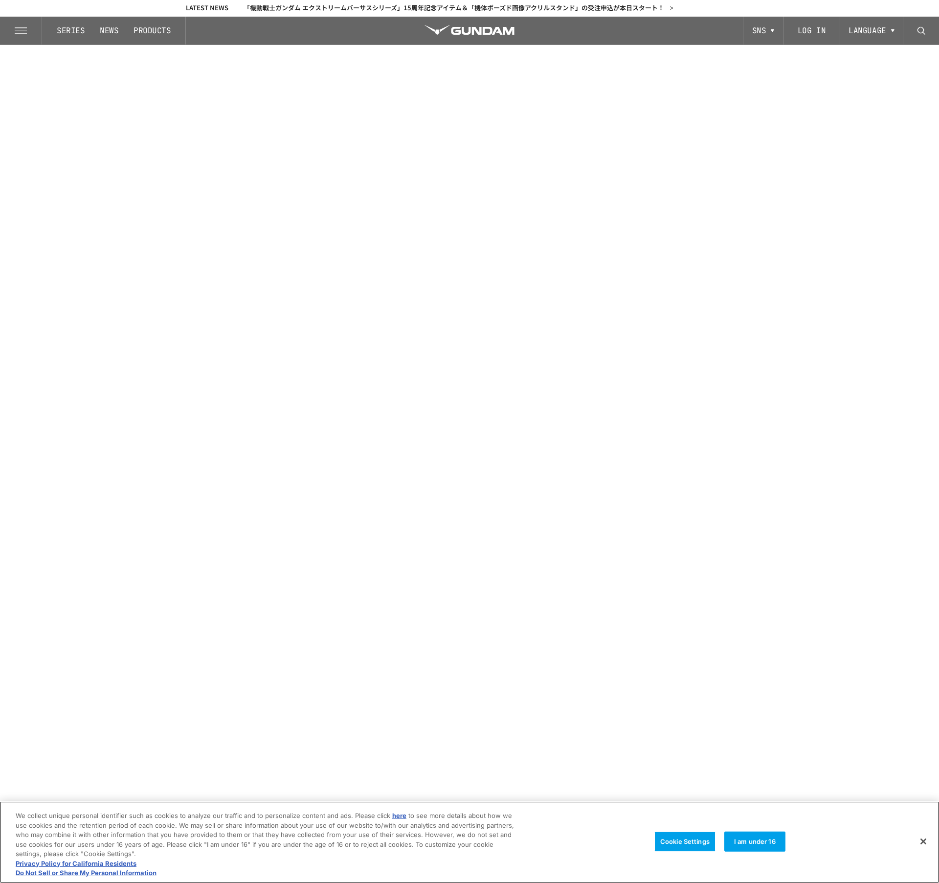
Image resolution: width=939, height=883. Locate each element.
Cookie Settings (685, 841)
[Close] (923, 841)
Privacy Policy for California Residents (76, 863)
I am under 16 (755, 841)
